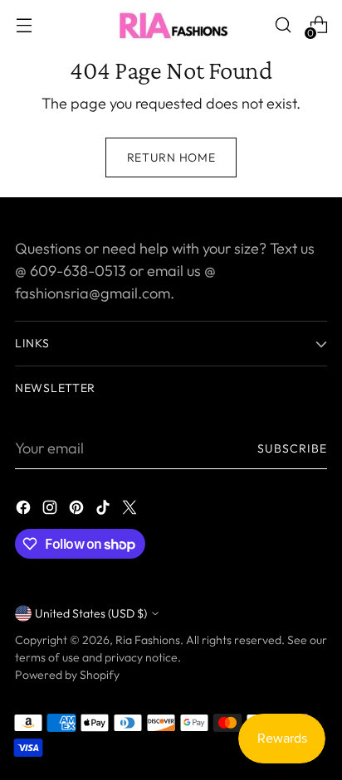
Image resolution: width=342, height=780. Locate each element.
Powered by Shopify (67, 674)
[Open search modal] (283, 25)
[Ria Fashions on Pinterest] (78, 510)
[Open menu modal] (24, 25)
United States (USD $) (91, 613)
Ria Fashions (147, 639)
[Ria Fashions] (171, 24)
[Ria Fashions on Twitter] (131, 510)
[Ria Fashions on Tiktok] (105, 510)
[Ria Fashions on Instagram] (51, 510)
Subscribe (292, 448)
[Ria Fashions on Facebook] (25, 510)
